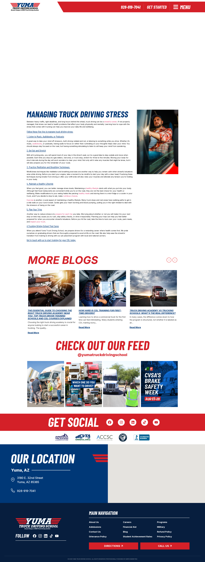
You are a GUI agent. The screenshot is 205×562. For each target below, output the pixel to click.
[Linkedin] (133, 422)
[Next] (174, 260)
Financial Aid (129, 527)
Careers (127, 522)
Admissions (95, 527)
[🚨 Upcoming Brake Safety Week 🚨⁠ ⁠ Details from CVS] (159, 384)
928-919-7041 (26, 491)
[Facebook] (109, 422)
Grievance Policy (98, 536)
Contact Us (95, 531)
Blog (125, 531)
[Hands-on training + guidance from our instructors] (121, 384)
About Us (94, 522)
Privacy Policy (164, 536)
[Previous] (169, 260)
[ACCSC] (105, 437)
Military (161, 527)
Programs (162, 522)
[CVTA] (83, 437)
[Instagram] (121, 422)
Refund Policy (164, 531)
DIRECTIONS (112, 545)
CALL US (163, 545)
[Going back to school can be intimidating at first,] (45, 384)
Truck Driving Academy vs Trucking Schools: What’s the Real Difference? (153, 311)
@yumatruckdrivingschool (102, 354)
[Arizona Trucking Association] (61, 437)
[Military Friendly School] (123, 437)
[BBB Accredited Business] (142, 437)
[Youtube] (156, 422)
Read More (33, 332)
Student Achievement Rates (137, 536)
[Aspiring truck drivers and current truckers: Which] (83, 384)
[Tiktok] (144, 422)
